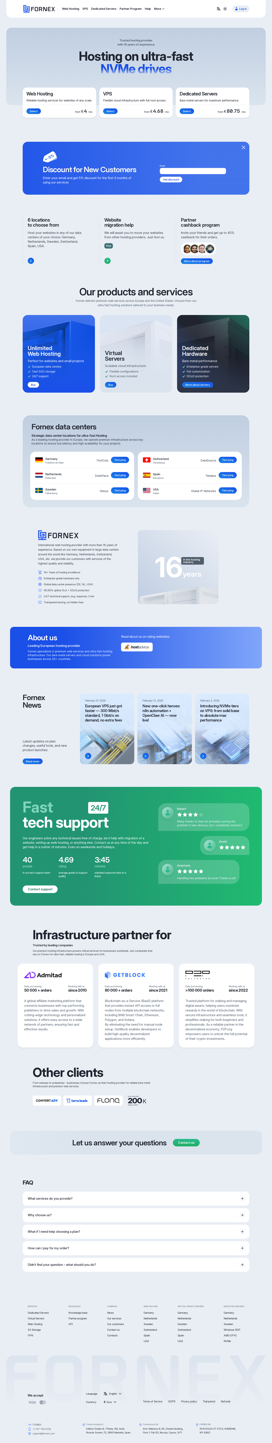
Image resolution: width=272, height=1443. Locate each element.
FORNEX (37, 1424)
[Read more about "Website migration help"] (107, 261)
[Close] (243, 147)
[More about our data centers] (31, 261)
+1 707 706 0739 (42, 1429)
